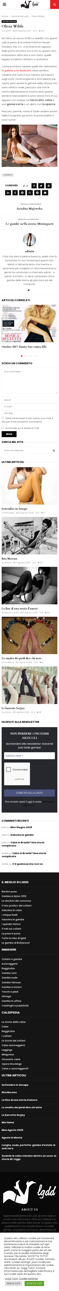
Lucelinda (9, 662)
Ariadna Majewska (29, 209)
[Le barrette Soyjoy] (29, 685)
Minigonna (8, 1054)
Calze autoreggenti (13, 1045)
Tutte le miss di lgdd (14, 938)
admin (7, 30)
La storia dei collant (13, 1040)
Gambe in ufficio (11, 1001)
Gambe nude (9, 977)
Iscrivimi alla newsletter (22, 428)
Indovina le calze (12, 910)
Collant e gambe (12, 959)
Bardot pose (9, 891)
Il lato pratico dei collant (16, 905)
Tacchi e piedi (10, 991)
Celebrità (7, 175)
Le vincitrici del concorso (16, 900)
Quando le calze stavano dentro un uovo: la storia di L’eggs (29, 1157)
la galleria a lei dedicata (16, 70)
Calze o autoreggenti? (15, 1068)
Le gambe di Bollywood (16, 942)
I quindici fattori (11, 924)
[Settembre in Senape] (29, 486)
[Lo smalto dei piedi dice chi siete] (29, 635)
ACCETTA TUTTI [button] (34, 1283)
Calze (5, 1026)
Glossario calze (11, 1059)
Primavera (9, 512)
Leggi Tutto (11, 1278)
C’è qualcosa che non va (27, 864)
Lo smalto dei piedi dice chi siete (22, 658)
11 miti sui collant (11, 928)
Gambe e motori (11, 987)
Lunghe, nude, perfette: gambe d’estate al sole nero (28, 1146)
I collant (6, 1036)
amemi (8, 562)
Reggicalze (8, 968)
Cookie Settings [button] (28, 1278)
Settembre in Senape (15, 509)
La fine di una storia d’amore (20, 608)
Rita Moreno (9, 559)
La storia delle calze (14, 1022)
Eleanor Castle (11, 612)
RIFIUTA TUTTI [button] (13, 1283)
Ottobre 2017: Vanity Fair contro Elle (24, 347)
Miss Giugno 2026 (21, 827)
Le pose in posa (11, 933)
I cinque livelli (9, 915)
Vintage (6, 996)
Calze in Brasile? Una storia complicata (23, 844)
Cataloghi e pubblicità (15, 1005)
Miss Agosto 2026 (12, 1130)
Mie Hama (8, 1122)
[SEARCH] (53, 450)
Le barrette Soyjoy (13, 708)
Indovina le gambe (22, 835)
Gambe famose (9, 21)
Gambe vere (9, 973)
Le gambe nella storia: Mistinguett (29, 224)
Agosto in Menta (12, 1137)
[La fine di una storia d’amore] (29, 585)
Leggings (7, 1050)
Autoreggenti (10, 963)
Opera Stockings (12, 1064)
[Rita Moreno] (29, 535)
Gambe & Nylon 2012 (14, 896)
